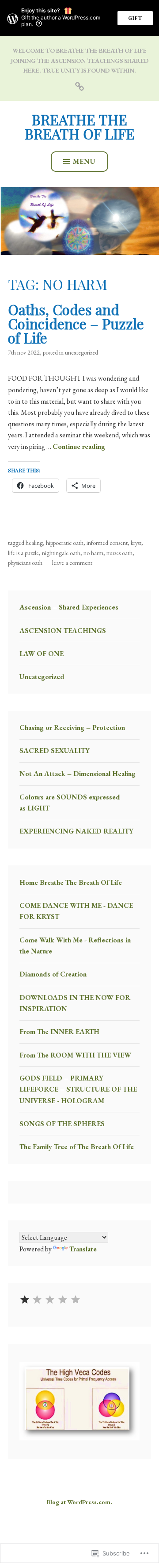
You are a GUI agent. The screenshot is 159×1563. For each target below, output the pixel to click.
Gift (135, 18)
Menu (84, 161)
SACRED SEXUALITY (54, 750)
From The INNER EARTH (59, 1031)
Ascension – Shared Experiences (68, 607)
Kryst (136, 543)
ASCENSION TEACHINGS (62, 630)
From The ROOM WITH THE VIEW (75, 1055)
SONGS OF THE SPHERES (62, 1123)
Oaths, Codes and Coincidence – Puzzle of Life (76, 323)
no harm (93, 553)
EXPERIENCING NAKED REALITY (76, 831)
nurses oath (119, 553)
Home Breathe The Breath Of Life (70, 882)
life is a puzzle (23, 553)
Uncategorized (81, 352)
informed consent (107, 543)
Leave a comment (72, 563)
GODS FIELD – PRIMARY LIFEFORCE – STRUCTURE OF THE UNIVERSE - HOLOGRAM (78, 1089)
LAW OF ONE (41, 653)
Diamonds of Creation (53, 974)
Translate (83, 1249)
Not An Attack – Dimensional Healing (77, 773)
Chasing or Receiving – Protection (72, 727)
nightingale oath (61, 553)
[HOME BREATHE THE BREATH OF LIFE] (79, 85)
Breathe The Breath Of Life (80, 126)
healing (34, 543)
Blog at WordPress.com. (79, 1502)
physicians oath (25, 563)
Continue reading (79, 446)
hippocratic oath (64, 543)
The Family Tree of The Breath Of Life (76, 1146)
